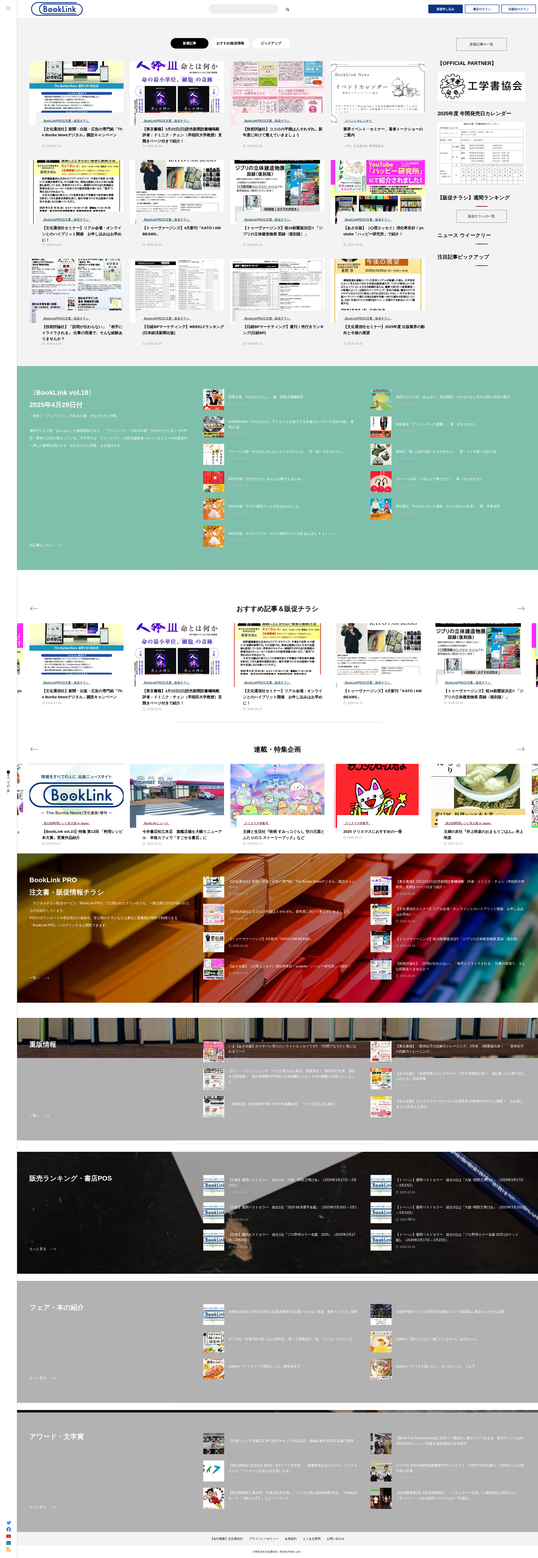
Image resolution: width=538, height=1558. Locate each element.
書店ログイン (482, 9)
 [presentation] (520, 608)
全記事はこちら (41, 545)
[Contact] (8, 1542)
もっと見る (37, 1249)
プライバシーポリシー (263, 1538)
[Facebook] (8, 1529)
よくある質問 (311, 1538)
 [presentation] (34, 608)
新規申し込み (445, 9)
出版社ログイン (518, 9)
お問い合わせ (335, 1538)
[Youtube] (8, 1536)
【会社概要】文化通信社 (226, 1538)
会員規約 (291, 1538)
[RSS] (8, 1549)
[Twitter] (8, 1522)
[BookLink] (57, 9)
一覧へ (34, 978)
